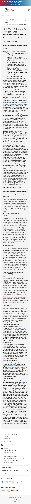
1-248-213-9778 (8, 445)
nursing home (15, 84)
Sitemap (15, 499)
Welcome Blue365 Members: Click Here (12, 1)
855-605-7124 (16, 4)
